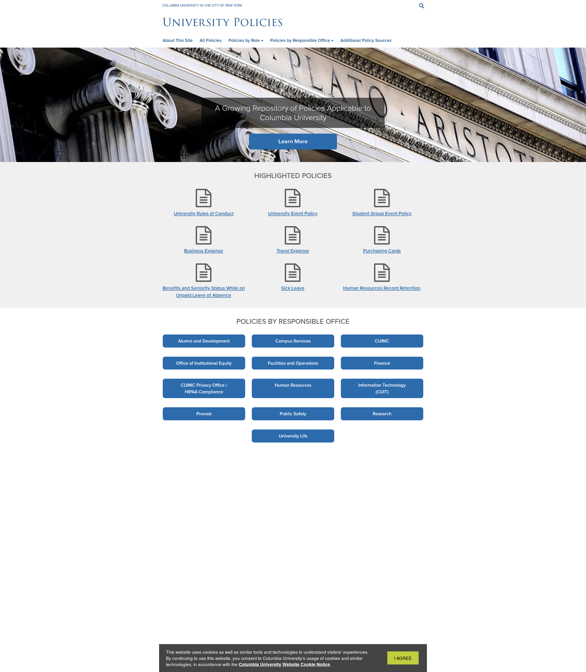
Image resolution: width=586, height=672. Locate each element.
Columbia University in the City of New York (202, 5)
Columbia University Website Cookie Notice (284, 664)
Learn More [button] (293, 141)
